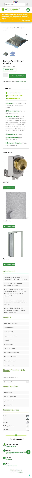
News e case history (9, 344)
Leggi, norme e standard (10, 336)
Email (7, 463)
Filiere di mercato (8, 331)
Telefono (8, 457)
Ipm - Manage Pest (11, 27)
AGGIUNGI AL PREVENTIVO (17, 76)
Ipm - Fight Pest (8, 392)
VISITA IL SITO (26, 20)
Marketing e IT (8, 340)
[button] (28, 452)
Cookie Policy (19, 470)
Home (4, 27)
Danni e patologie (8, 327)
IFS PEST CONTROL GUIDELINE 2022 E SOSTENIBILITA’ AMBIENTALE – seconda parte (14, 310)
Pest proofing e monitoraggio (11, 352)
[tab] (16, 88)
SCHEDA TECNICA (9, 69)
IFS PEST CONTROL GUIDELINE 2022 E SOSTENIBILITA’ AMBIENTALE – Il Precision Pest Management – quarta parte (15, 291)
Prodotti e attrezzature (10, 361)
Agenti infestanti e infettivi (11, 323)
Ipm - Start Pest (8, 405)
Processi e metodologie (10, 356)
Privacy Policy (13, 470)
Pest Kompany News (9, 348)
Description (8, 88)
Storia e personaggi (9, 365)
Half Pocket (20, 472)
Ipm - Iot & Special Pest (10, 396)
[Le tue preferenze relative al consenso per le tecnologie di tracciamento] (29, 475)
